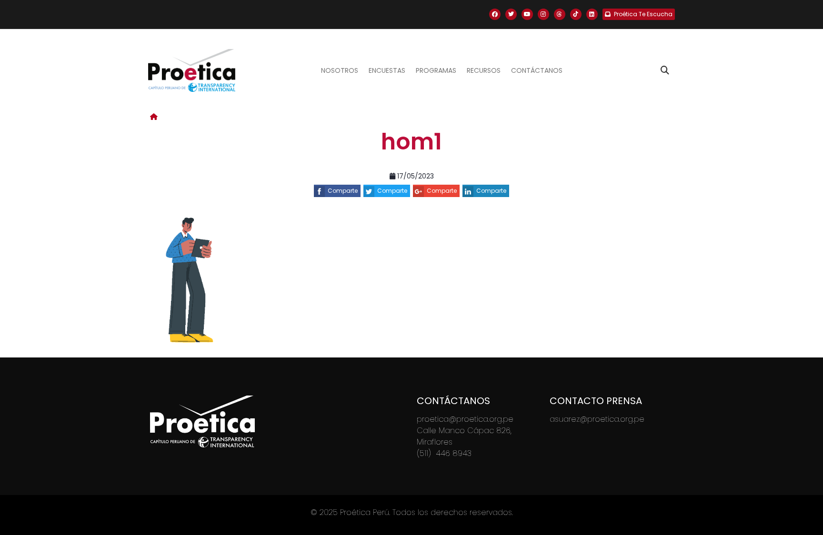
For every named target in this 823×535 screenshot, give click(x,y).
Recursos (484, 70)
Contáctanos (536, 70)
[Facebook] (495, 14)
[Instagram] (543, 14)
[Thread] (559, 14)
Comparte (343, 191)
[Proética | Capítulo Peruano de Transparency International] (191, 70)
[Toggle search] (665, 70)
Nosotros (339, 70)
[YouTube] (527, 14)
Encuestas (387, 70)
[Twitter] (511, 14)
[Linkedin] (592, 14)
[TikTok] (576, 14)
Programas (436, 70)
